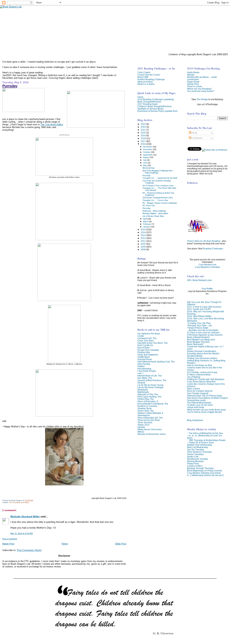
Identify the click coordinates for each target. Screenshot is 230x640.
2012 (143, 238)
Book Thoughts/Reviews (149, 101)
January (147, 227)
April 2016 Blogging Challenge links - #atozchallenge (158, 172)
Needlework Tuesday (197, 459)
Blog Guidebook (195, 420)
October (147, 152)
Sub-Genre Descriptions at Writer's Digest (207, 398)
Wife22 (140, 432)
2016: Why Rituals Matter (199, 316)
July (145, 160)
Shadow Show (144, 408)
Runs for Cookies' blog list (199, 391)
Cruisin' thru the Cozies (148, 75)
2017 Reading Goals (147, 104)
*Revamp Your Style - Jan (199, 325)
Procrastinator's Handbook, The (152, 404)
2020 (143, 132)
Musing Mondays (195, 461)
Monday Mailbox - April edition (155, 213)
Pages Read (193, 82)
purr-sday (25, 502)
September (148, 155)
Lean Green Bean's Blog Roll (201, 381)
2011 (143, 241)
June (145, 163)
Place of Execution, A (147, 401)
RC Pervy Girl (148, 205)
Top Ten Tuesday (195, 449)
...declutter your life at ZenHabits (202, 330)
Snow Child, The (145, 411)
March (146, 221)
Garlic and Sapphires (147, 354)
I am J (140, 373)
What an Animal (145, 82)
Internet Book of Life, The (149, 375)
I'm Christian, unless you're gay (202, 372)
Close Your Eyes (145, 340)
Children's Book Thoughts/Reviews (154, 106)
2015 (143, 229)
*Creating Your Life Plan (199, 323)
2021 (143, 130)
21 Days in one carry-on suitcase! (203, 332)
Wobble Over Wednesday (199, 445)
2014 (143, 232)
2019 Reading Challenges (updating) (155, 99)
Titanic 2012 (143, 425)
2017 (143, 141)
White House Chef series (149, 429)
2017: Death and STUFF (199, 309)
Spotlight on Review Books (150, 109)
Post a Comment (9, 539)
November (148, 149)
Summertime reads (196, 400)
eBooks (190, 75)
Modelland (142, 389)
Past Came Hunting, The (149, 397)
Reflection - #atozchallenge (154, 211)
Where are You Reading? (199, 89)
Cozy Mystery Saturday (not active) (204, 473)
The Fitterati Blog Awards (199, 402)
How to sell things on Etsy (199, 365)
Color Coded (143, 72)
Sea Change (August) (197, 393)
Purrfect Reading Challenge (151, 79)
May (145, 165)
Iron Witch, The (144, 378)
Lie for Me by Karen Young (150, 385)
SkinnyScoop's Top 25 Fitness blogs (204, 395)
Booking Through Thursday (200, 468)
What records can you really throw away (206, 409)
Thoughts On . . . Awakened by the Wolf (159, 178)
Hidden (141, 366)
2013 (143, 235)
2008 (143, 249)
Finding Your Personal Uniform (202, 358)
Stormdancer (143, 415)
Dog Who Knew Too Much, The (152, 343)
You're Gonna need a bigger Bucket (204, 412)
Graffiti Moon (143, 357)
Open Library (193, 388)
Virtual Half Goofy (195, 407)
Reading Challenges (213, 248)
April (145, 219)
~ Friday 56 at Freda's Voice (200, 442)
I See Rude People (146, 371)
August (146, 157)
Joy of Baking (193, 377)
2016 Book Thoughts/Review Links (157, 197)
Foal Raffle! (207, 288)
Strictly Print (193, 84)
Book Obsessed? (195, 344)
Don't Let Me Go (145, 345)
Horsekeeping (144, 368)
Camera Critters (195, 466)
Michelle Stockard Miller (25, 516)
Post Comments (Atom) (29, 550)
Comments (196, 138)
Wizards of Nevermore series (151, 434)
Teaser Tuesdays (195, 454)
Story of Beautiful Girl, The (150, 418)
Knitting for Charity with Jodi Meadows (205, 379)
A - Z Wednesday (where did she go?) (205, 475)
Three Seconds (144, 422)
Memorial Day (148, 168)
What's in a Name (146, 84)
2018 (143, 138)
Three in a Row (194, 86)
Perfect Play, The (145, 399)
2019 (143, 135)
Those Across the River (148, 420)
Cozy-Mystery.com (207, 264)
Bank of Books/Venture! (198, 337)
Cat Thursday (14, 502)
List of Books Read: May (153, 216)
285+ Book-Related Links (199, 280)
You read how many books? (200, 91)
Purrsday (9, 86)
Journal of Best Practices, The (151, 380)
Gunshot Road (144, 359)
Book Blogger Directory (198, 342)
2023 (143, 124)
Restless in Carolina (147, 406)
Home (65, 543)
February (147, 224)
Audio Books (193, 72)
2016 (143, 144)
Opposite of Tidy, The (147, 394)
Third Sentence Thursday (199, 452)
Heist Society (143, 364)
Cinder (140, 336)
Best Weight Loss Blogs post (201, 339)
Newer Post (8, 543)
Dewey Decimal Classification (201, 351)
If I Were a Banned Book (199, 374)
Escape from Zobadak (148, 350)
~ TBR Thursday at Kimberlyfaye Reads (206, 440)
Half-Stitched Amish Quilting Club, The (156, 361)
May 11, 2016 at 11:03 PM (21, 533)
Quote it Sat (192, 456)
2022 (143, 127)
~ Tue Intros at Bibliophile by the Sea (205, 433)
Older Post (120, 543)
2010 (143, 244)
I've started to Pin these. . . (150, 333)
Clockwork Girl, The (147, 338)
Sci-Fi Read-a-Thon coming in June (157, 185)
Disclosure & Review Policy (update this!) (157, 111)
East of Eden (143, 347)
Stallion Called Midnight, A (150, 413)
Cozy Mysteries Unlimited (207, 267)
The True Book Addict (51, 124)
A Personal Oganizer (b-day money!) (204, 335)
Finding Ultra (143, 352)
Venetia (141, 427)
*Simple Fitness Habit (197, 328)
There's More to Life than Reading (203, 241)
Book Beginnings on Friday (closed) (204, 470)
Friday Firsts (193, 463)
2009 (143, 247)
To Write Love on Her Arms (200, 405)
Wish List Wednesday (197, 447)
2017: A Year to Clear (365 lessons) (204, 307)
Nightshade (143, 392)
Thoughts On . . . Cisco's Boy (155, 200)
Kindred (141, 382)
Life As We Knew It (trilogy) (150, 387)
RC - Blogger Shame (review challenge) (159, 203)
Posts (194, 133)
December (148, 147)
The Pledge (202, 99)
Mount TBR (142, 77)
